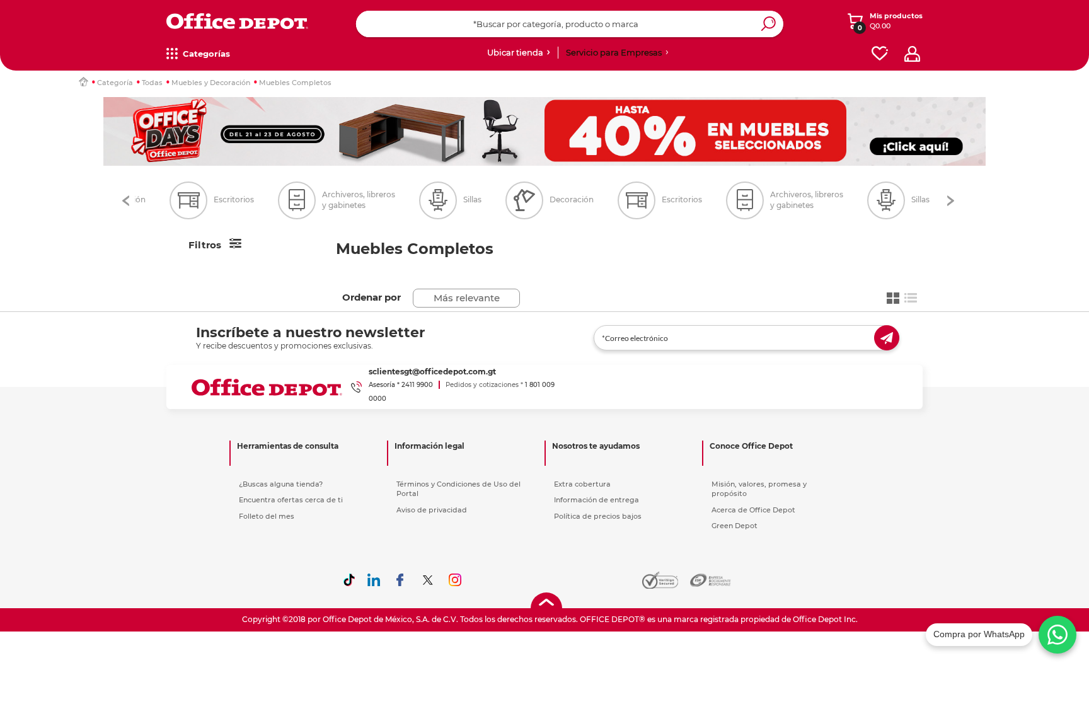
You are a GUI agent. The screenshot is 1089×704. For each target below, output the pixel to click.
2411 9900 (417, 385)
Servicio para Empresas (614, 52)
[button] (125, 200)
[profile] (912, 54)
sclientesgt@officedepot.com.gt (432, 371)
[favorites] (880, 54)
